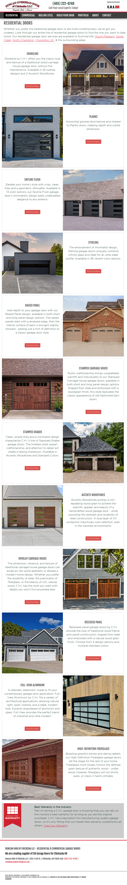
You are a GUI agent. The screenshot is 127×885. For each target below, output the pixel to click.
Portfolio (83, 15)
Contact (106, 15)
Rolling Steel (46, 15)
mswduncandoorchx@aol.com (17, 862)
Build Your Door (65, 15)
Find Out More (32, 86)
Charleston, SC (44, 40)
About (95, 15)
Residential (12, 15)
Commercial (28, 15)
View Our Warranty (56, 825)
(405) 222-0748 (63, 3)
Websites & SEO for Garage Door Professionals (64, 877)
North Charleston (23, 40)
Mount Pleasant (104, 36)
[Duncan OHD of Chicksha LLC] (22, 6)
